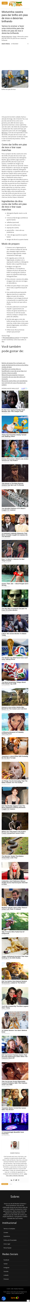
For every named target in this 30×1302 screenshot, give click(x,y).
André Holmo (6, 44)
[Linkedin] (11, 1180)
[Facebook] (14, 1180)
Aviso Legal (7, 1244)
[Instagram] (18, 1180)
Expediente (7, 1236)
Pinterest (6, 1279)
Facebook (6, 1260)
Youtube (6, 1271)
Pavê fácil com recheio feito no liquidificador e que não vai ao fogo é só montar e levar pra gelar (14, 371)
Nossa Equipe (7, 1248)
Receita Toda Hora (7, 36)
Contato (6, 1232)
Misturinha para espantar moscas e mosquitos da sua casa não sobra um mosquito (13, 377)
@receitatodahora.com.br (11, 338)
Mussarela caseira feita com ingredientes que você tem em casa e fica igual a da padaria (14, 383)
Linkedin (6, 1275)
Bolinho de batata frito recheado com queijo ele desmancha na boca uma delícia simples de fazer (15, 365)
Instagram (6, 1267)
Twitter (6, 1264)
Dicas (14, 36)
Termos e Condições (9, 1228)
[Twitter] (16, 1180)
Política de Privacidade (10, 1240)
